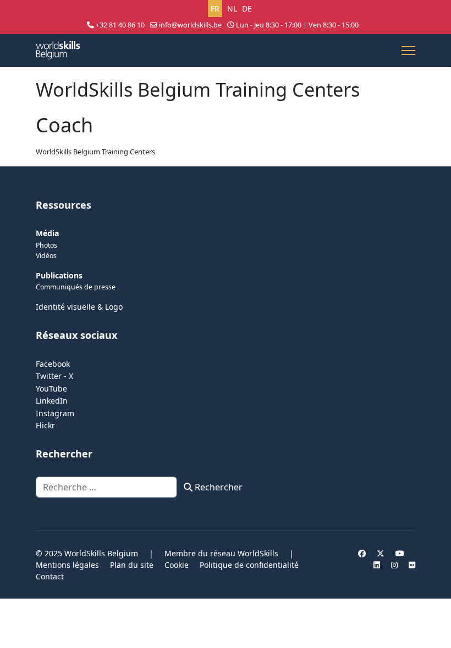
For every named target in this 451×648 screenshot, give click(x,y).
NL (232, 8)
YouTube (51, 388)
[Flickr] (412, 565)
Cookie (176, 565)
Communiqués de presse (76, 287)
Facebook (53, 364)
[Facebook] (362, 553)
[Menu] (408, 50)
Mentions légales (67, 565)
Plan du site (131, 565)
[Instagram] (394, 565)
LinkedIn (52, 400)
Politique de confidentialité (249, 565)
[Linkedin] (376, 565)
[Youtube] (399, 553)
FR (215, 8)
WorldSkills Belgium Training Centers (95, 152)
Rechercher (218, 487)
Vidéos (46, 255)
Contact (50, 576)
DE (247, 8)
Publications (59, 275)
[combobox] (106, 487)
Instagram (55, 413)
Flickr (45, 425)
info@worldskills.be (190, 25)
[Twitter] (380, 553)
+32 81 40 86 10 (120, 25)
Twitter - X (54, 376)
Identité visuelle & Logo (79, 306)
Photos (46, 245)
